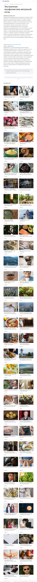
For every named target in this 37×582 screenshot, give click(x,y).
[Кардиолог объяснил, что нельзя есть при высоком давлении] (26, 155)
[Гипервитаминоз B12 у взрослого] (11, 464)
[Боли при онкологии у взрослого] (26, 526)
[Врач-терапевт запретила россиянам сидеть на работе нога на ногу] (11, 448)
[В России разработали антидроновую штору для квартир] (11, 541)
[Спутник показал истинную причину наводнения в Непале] (26, 371)
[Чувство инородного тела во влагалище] (26, 247)
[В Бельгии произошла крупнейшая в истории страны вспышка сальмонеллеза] (11, 557)
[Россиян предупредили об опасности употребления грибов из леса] (26, 541)
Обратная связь (31, 581)
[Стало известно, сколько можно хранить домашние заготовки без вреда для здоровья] (26, 557)
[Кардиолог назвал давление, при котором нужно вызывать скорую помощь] (11, 170)
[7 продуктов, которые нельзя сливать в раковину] (11, 247)
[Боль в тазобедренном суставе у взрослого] (26, 433)
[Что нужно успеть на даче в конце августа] (11, 387)
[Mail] (3, 1)
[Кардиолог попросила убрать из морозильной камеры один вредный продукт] (11, 93)
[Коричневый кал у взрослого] (26, 495)
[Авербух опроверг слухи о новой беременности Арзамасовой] (11, 510)
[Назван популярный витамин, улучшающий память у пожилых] (26, 201)
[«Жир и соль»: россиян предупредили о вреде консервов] (11, 216)
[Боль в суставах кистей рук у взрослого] (11, 433)
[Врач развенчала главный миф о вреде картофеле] (11, 356)
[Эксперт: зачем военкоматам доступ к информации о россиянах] (26, 263)
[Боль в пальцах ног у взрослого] (26, 464)
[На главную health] (6, 1)
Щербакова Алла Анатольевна (14, 44)
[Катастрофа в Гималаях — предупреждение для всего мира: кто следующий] (26, 108)
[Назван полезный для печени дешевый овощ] (26, 139)
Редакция (15, 581)
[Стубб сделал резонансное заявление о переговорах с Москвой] (11, 479)
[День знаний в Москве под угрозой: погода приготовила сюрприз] (11, 232)
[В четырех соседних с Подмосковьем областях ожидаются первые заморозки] (26, 402)
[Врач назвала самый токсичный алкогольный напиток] (11, 201)
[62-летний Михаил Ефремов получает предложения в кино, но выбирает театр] (26, 417)
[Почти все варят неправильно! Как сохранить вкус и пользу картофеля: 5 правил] (11, 155)
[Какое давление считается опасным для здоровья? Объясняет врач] (26, 93)
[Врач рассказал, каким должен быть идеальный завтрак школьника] (11, 495)
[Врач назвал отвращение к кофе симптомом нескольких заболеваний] (26, 278)
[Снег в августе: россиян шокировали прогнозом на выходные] (11, 294)
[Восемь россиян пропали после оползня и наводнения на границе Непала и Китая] (26, 309)
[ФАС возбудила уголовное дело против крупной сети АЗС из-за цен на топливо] (26, 356)
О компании (4, 581)
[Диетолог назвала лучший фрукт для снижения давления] (26, 479)
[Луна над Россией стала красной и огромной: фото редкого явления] (26, 510)
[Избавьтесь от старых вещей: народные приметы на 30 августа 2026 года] (11, 186)
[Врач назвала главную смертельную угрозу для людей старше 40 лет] (26, 232)
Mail (1, 581)
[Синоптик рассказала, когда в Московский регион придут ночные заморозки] (26, 186)
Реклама (8, 581)
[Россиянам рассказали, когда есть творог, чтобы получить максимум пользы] (11, 139)
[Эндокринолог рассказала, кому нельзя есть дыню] (11, 371)
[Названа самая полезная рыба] (26, 124)
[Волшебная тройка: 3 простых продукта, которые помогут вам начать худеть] (11, 325)
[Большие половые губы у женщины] (11, 108)
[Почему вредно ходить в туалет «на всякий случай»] (26, 387)
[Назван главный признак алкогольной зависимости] (26, 340)
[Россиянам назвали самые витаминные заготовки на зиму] (11, 417)
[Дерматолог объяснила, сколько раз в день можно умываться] (11, 402)
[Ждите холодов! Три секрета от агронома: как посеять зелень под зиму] (26, 294)
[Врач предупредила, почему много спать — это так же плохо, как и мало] (11, 309)
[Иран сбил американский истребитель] (26, 216)
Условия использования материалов (23, 581)
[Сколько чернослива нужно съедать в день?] (11, 278)
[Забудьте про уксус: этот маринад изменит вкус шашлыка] (11, 340)
